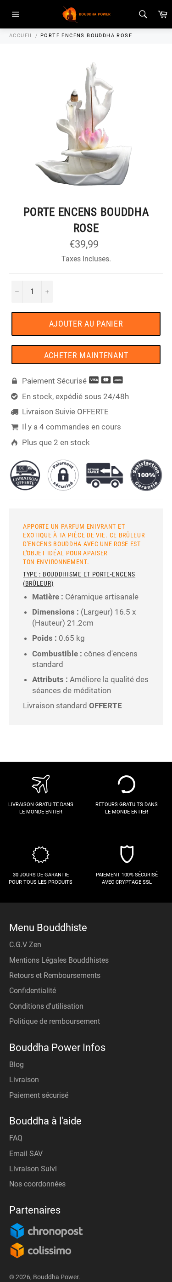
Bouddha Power (55, 1277)
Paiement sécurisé (38, 1095)
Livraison (24, 1079)
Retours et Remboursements (54, 975)
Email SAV (26, 1153)
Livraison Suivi (33, 1168)
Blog (16, 1064)
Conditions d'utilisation (46, 1006)
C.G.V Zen (25, 944)
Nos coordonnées (37, 1184)
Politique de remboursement (54, 1021)
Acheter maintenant (86, 355)
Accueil (21, 36)
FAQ (15, 1138)
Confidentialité (32, 990)
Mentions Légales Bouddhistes (59, 960)
